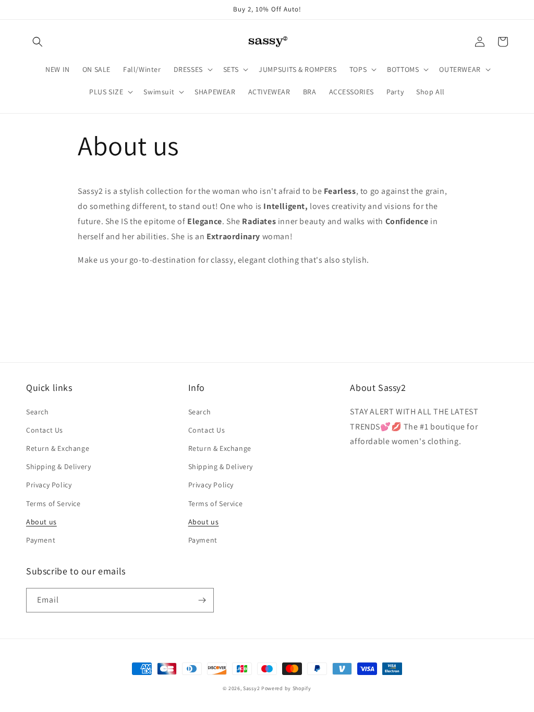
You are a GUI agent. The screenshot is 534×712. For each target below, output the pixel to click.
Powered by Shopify (286, 688)
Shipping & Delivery (58, 466)
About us (41, 521)
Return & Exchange (57, 448)
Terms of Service (53, 503)
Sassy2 (251, 688)
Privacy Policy (48, 484)
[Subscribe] (201, 600)
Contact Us (44, 430)
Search (37, 411)
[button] (37, 41)
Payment (40, 540)
